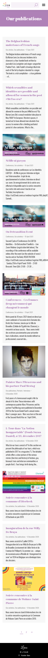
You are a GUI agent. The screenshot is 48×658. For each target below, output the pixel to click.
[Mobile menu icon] (43, 5)
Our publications (19, 49)
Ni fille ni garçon (16, 160)
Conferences (10, 165)
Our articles (9, 49)
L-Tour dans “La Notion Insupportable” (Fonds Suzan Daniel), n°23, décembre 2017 (23, 432)
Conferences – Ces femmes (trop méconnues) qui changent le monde (22, 303)
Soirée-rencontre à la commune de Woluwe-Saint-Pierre (23, 599)
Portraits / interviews (23, 390)
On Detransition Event (19, 231)
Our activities (18, 165)
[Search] (36, 5)
